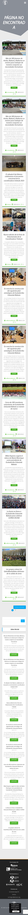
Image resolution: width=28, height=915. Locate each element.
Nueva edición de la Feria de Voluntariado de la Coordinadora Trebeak (14, 237)
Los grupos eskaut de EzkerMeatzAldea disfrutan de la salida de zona (14, 572)
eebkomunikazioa (10, 320)
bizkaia (9, 204)
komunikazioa (11, 92)
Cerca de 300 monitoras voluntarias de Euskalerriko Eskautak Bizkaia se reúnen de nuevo (14, 766)
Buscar (23, 620)
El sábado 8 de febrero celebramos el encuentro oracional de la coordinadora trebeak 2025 (14, 685)
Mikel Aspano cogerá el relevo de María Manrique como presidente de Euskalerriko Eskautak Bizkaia (14, 460)
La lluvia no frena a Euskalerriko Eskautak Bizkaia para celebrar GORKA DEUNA (14, 809)
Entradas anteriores (19, 607)
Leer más (14, 87)
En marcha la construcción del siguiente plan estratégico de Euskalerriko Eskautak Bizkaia (14, 726)
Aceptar (15, 911)
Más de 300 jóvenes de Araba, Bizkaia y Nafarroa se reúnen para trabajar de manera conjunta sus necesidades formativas (14, 63)
